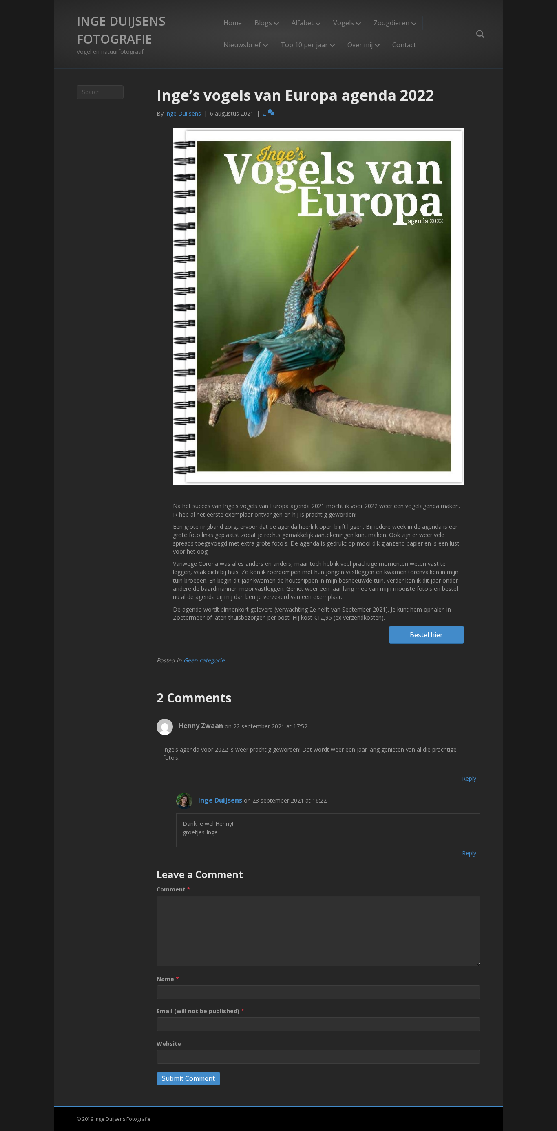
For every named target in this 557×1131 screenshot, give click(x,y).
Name (168, 979)
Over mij (360, 44)
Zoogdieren (391, 22)
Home (232, 22)
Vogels (343, 22)
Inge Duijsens (220, 800)
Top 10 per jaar (304, 44)
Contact (404, 44)
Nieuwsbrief (242, 44)
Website (169, 1043)
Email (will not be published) (200, 1011)
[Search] (475, 34)
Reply (469, 778)
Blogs (263, 22)
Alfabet (303, 22)
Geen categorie (204, 660)
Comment (173, 889)
